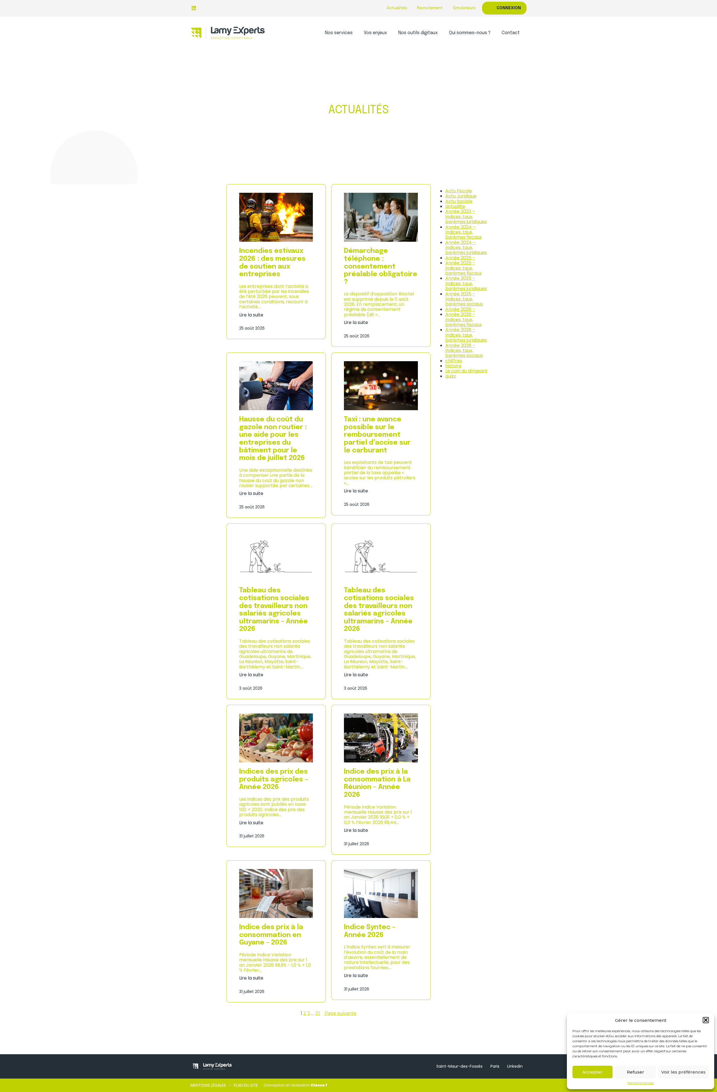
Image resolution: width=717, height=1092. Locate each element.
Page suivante (341, 1013)
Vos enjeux (375, 32)
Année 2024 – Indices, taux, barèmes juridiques (466, 247)
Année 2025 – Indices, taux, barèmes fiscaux (463, 268)
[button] (706, 1020)
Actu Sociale (458, 201)
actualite (455, 206)
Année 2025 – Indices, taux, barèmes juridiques (466, 283)
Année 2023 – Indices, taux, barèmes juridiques (466, 216)
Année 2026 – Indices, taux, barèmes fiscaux (463, 319)
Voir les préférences (683, 1072)
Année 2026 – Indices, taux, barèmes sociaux (464, 350)
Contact (511, 32)
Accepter (592, 1072)
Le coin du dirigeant (466, 371)
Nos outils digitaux (418, 32)
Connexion (509, 8)
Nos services (339, 32)
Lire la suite (251, 315)
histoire (453, 366)
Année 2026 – (460, 309)
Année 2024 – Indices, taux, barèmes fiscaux (463, 232)
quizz (450, 376)
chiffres (453, 361)
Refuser (635, 1072)
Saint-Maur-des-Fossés (459, 1066)
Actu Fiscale (458, 191)
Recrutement (430, 8)
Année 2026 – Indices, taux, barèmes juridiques (466, 335)
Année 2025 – (460, 258)
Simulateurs (464, 8)
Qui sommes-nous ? (469, 32)
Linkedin (515, 1066)
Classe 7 (319, 1085)
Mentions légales (640, 1083)
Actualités (397, 8)
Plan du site (246, 1085)
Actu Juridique (460, 196)
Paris (494, 1066)
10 (317, 1013)
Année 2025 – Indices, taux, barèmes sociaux (464, 299)
